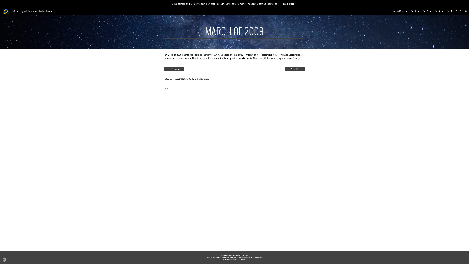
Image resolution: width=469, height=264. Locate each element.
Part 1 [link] (413, 11)
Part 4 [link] (449, 11)
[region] (234, 4)
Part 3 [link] (437, 11)
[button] (466, 11)
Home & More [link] (398, 11)
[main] (234, 32)
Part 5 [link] (458, 11)
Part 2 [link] (425, 11)
